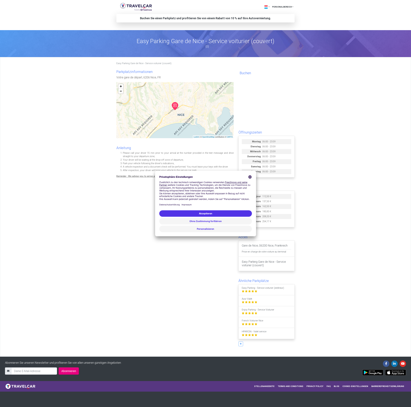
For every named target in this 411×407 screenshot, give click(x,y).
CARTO (230, 136)
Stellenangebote (264, 386)
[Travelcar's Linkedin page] (394, 364)
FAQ (329, 386)
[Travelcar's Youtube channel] (403, 364)
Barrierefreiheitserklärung (387, 386)
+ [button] (121, 86)
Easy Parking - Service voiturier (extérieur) (263, 288)
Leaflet (196, 136)
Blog (336, 386)
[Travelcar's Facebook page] (386, 364)
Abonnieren (68, 371)
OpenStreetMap (208, 136)
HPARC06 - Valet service (254, 331)
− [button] (121, 91)
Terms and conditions (290, 386)
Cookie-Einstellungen (355, 386)
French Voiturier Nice (252, 320)
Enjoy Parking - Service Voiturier (258, 309)
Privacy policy (314, 386)
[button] (240, 344)
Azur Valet (247, 299)
